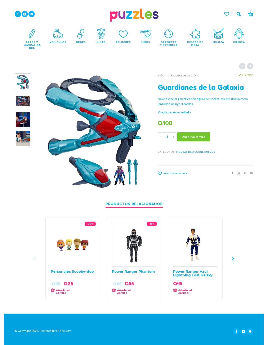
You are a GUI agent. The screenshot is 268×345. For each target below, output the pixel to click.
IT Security (63, 330)
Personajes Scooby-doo (72, 272)
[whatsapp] (31, 14)
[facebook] (18, 14)
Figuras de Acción (184, 75)
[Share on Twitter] (237, 173)
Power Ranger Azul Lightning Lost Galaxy (193, 273)
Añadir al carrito (193, 136)
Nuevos (209, 151)
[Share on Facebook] (231, 173)
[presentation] (44, 131)
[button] (239, 14)
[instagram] (25, 14)
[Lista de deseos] (226, 14)
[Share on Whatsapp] (250, 173)
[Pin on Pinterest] (244, 173)
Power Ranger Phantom (133, 272)
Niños (162, 75)
